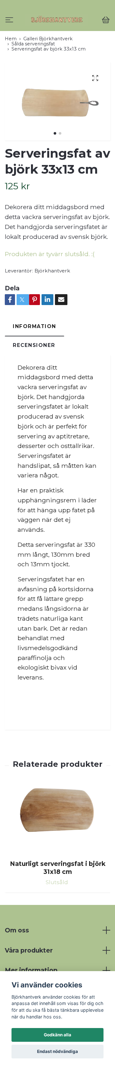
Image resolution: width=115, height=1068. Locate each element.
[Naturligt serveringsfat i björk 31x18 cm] (57, 846)
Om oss (17, 957)
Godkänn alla (57, 1034)
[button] (55, 160)
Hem (11, 66)
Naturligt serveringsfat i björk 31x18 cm (57, 895)
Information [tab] (34, 354)
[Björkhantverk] (57, 33)
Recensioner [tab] (34, 372)
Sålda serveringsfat (33, 71)
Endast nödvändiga (57, 1051)
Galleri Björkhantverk (48, 66)
